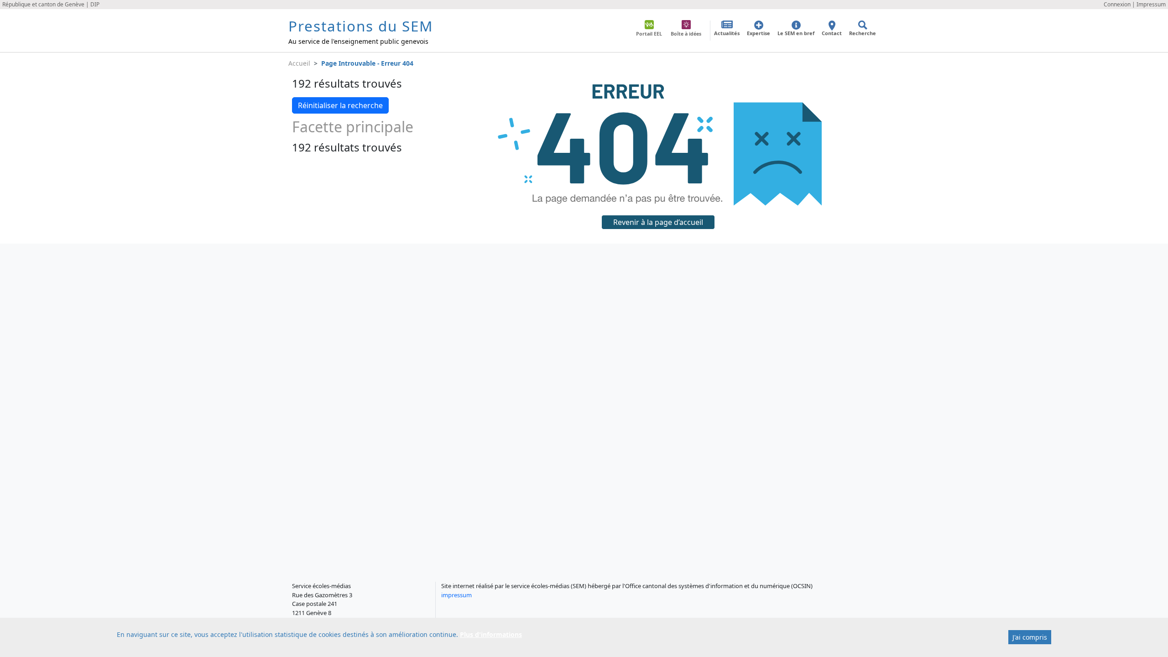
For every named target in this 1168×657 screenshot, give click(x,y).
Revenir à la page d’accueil (658, 222)
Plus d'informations (491, 634)
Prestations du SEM (360, 26)
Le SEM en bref (795, 33)
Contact (832, 33)
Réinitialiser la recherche (340, 105)
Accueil (299, 63)
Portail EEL (649, 34)
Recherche (862, 33)
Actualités (727, 33)
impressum (456, 595)
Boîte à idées (686, 34)
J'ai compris (1029, 637)
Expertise (758, 33)
